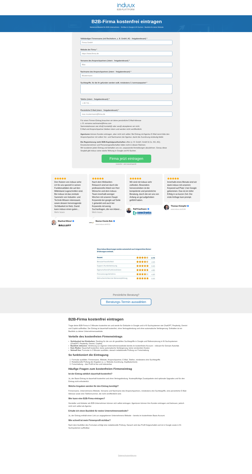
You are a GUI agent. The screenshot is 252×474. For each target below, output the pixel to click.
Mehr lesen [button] (59, 212)
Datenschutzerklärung (127, 455)
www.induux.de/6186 (178, 209)
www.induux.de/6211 (103, 224)
